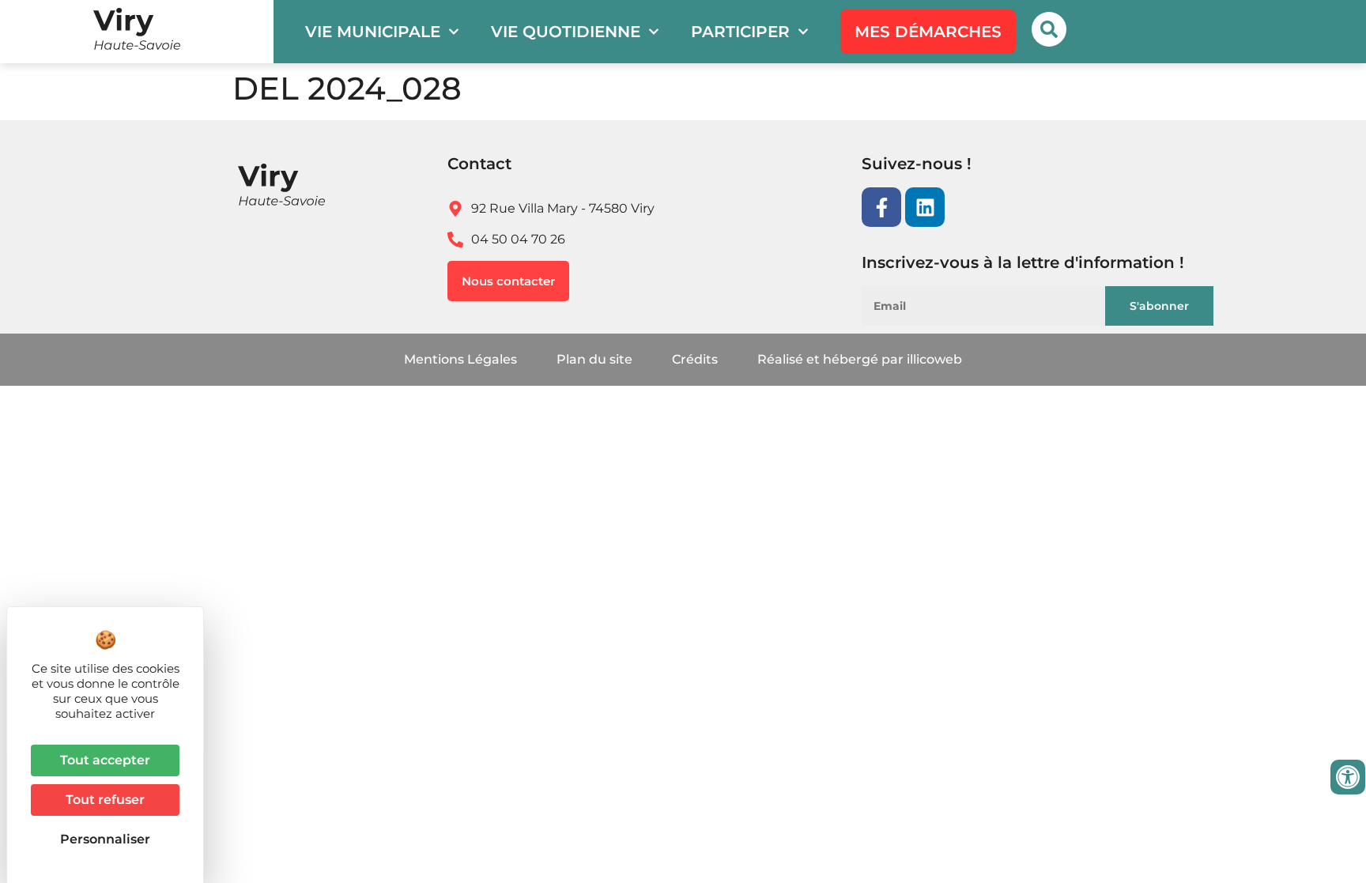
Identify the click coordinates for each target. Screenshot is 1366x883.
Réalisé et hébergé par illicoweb (859, 359)
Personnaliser (105, 839)
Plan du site (594, 359)
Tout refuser (105, 799)
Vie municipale (372, 31)
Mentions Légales (460, 359)
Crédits (695, 359)
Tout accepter (105, 760)
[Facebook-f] (881, 207)
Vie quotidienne (565, 31)
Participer (740, 31)
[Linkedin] (925, 207)
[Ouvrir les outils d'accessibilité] (1347, 777)
